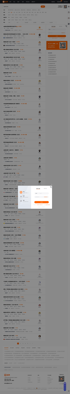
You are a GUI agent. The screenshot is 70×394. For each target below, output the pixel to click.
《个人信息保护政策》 (47, 204)
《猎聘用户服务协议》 (40, 204)
